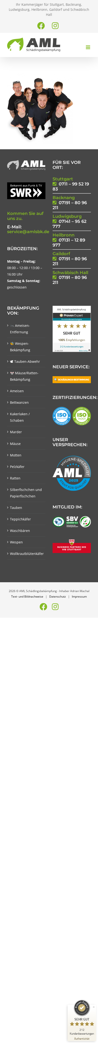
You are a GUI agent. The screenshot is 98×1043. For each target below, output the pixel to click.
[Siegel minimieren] (93, 1007)
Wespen (16, 542)
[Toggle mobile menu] (88, 47)
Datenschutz (57, 596)
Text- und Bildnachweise (27, 596)
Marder (16, 432)
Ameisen (17, 391)
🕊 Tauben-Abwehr (25, 361)
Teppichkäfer (20, 519)
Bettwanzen (19, 402)
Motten (15, 455)
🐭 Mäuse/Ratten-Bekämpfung (24, 376)
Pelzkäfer (17, 466)
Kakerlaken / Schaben (20, 417)
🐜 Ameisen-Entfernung (20, 328)
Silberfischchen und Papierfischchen (26, 492)
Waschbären (20, 530)
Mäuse (15, 443)
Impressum (79, 596)
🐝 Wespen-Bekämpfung (20, 346)
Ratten (15, 478)
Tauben (16, 507)
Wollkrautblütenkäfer (26, 553)
